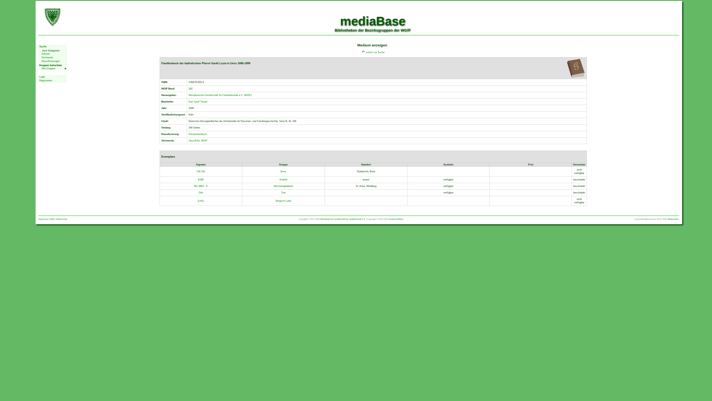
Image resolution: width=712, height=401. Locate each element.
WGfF (204, 140)
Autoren (46, 53)
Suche (43, 46)
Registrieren (45, 80)
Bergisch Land (283, 200)
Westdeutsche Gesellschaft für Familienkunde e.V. (342, 219)
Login (42, 76)
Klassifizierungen (51, 61)
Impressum (43, 219)
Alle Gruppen (48, 68)
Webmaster (673, 219)
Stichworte (47, 57)
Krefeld (283, 179)
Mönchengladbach (283, 186)
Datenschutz (61, 219)
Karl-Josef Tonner (198, 101)
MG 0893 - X (201, 186)
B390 (201, 179)
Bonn (283, 171)
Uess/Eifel (194, 140)
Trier (283, 192)
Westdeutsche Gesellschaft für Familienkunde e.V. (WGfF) (220, 95)
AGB (52, 219)
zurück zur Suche (375, 52)
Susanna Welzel (396, 219)
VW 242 (201, 171)
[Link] (201, 200)
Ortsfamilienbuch (198, 134)
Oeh (201, 192)
